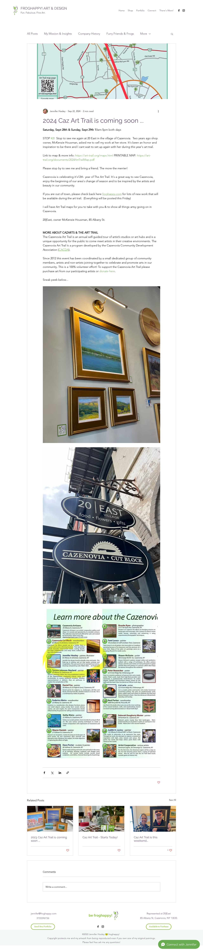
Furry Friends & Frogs (120, 33)
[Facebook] (178, 10)
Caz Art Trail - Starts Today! (100, 837)
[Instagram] (183, 10)
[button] (172, 34)
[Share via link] (67, 772)
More (143, 33)
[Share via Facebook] (44, 772)
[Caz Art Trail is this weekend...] (153, 819)
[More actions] (158, 111)
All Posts (32, 33)
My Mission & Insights (58, 33)
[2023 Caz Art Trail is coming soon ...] (50, 819)
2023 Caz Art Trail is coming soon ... (49, 839)
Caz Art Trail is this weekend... (145, 839)
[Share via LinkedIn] (59, 772)
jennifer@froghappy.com (43, 913)
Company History (89, 33)
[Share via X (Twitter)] (52, 772)
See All (172, 799)
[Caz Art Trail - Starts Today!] (101, 819)
